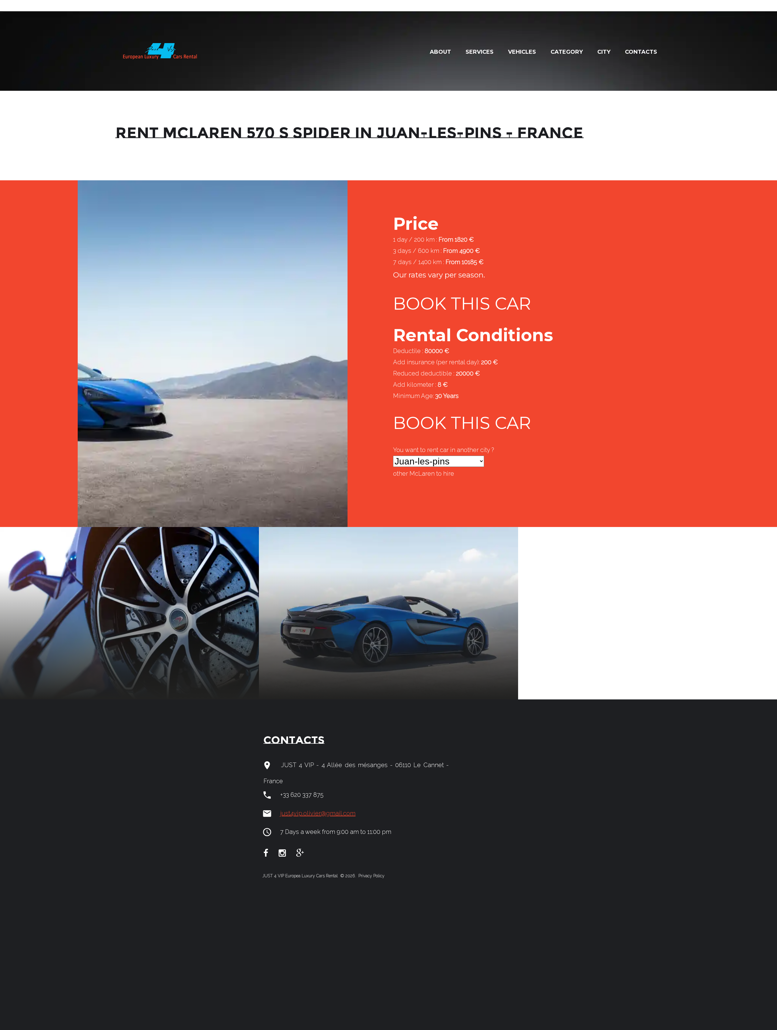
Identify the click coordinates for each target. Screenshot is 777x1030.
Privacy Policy (371, 875)
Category (567, 52)
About (440, 52)
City (603, 52)
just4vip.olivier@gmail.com (317, 813)
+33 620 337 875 (302, 794)
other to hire (423, 473)
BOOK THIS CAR (462, 303)
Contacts (641, 52)
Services (480, 52)
